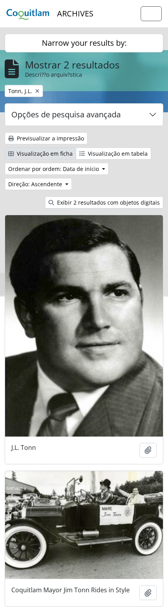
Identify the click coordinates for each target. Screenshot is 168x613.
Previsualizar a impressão (49, 138)
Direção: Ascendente (36, 184)
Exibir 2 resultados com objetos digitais (107, 202)
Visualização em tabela (117, 153)
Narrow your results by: (84, 43)
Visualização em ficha (44, 153)
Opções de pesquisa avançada (66, 114)
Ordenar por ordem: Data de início (54, 169)
